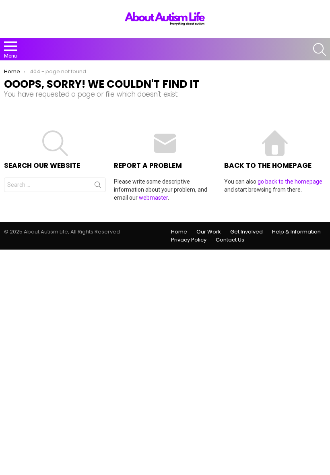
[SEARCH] (319, 49)
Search (98, 186)
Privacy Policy (188, 240)
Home (179, 232)
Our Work (208, 232)
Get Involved (246, 232)
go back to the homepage (290, 181)
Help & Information (296, 232)
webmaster (153, 197)
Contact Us (230, 240)
